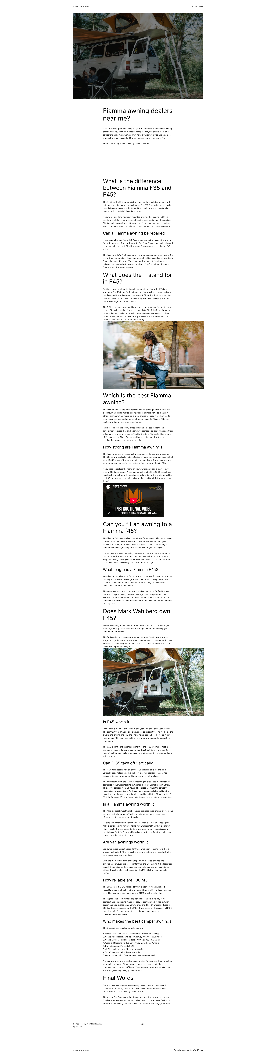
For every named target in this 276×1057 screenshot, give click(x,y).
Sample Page (197, 6)
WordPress (198, 1050)
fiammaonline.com (81, 6)
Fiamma (98, 1024)
